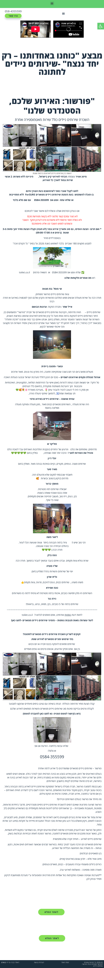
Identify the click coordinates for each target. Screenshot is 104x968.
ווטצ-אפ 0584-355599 (63, 272)
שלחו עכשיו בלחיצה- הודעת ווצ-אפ (51, 746)
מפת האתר (65, 962)
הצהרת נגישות (39, 962)
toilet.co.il (24, 272)
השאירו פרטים (40, 272)
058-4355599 (13, 11)
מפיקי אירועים (61, 649)
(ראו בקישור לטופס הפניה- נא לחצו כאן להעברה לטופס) (52, 713)
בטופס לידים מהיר (52, 238)
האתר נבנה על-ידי (10, 962)
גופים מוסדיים (30, 649)
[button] (100, 26)
